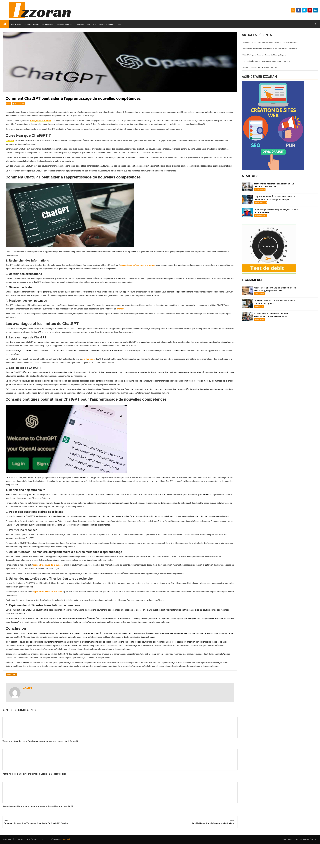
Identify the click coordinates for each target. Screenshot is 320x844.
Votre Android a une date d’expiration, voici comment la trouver (34, 774)
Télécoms (79, 24)
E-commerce (47, 24)
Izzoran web (65, 839)
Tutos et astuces (64, 24)
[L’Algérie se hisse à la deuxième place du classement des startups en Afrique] (247, 199)
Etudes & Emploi (106, 24)
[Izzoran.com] (4, 24)
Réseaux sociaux (31, 24)
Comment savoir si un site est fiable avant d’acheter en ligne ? (274, 302)
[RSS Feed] (293, 10)
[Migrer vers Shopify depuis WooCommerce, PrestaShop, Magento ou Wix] (247, 290)
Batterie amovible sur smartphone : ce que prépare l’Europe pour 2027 (37, 806)
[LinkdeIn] (315, 10)
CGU (296, 839)
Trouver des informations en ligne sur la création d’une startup (274, 185)
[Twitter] (304, 10)
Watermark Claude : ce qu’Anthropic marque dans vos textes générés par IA (40, 741)
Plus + (120, 24)
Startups (91, 24)
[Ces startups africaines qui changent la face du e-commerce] (247, 212)
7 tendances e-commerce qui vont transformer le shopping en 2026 (271, 315)
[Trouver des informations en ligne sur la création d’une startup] (247, 186)
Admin (8, 104)
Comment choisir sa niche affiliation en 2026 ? (259, 67)
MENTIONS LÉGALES (308, 839)
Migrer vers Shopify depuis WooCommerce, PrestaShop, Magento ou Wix (275, 289)
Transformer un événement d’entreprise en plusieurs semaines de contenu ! (270, 49)
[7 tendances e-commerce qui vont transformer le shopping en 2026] (247, 316)
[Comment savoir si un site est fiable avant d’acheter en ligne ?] (247, 303)
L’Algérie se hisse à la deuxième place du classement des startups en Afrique (274, 198)
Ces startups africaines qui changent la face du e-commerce (276, 211)
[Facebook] (298, 10)
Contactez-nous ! (285, 839)
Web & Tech (15, 24)
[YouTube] (310, 10)
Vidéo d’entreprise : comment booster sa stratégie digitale (264, 55)
